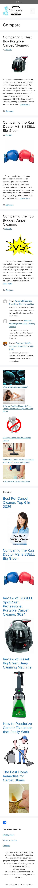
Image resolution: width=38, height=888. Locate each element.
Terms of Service (10, 840)
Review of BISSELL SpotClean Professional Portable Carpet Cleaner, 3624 (18, 606)
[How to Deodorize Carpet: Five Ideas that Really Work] (19, 765)
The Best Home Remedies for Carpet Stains (15, 776)
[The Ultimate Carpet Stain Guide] (14, 472)
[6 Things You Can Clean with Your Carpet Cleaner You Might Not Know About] (14, 397)
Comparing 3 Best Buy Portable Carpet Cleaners (17, 41)
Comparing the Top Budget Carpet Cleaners (18, 220)
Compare (9, 111)
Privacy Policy (8, 835)
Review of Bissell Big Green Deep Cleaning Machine (22, 323)
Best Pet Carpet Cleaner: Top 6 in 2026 (16, 502)
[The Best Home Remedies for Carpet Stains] (19, 812)
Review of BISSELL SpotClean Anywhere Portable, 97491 (21, 346)
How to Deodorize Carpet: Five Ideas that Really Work (17, 728)
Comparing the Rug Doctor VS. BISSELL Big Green (19, 126)
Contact (6, 846)
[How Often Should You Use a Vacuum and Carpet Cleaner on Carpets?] (14, 450)
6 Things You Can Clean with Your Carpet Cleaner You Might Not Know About (18, 409)
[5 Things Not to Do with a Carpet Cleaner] (14, 425)
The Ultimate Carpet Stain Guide (16, 481)
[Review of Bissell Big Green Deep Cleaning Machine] (19, 717)
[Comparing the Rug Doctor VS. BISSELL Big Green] (19, 591)
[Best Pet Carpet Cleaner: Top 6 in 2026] (19, 543)
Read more (24, 105)
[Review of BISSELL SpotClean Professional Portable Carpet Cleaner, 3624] (19, 652)
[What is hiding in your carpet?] (14, 378)
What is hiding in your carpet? (15, 387)
